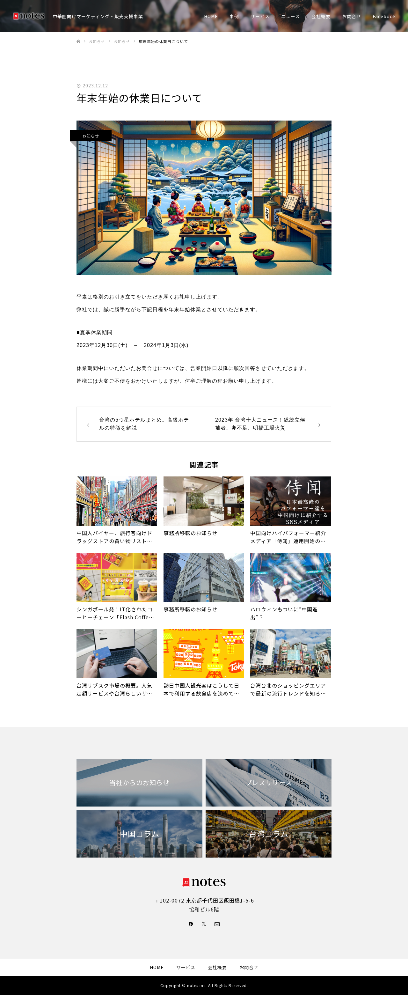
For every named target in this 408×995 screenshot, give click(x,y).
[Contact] (217, 923)
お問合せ (351, 16)
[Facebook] (191, 923)
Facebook (384, 16)
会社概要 (321, 16)
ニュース (290, 16)
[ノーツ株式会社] (29, 16)
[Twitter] (204, 923)
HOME (211, 16)
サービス (260, 16)
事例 (234, 16)
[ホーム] (78, 42)
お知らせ (91, 135)
